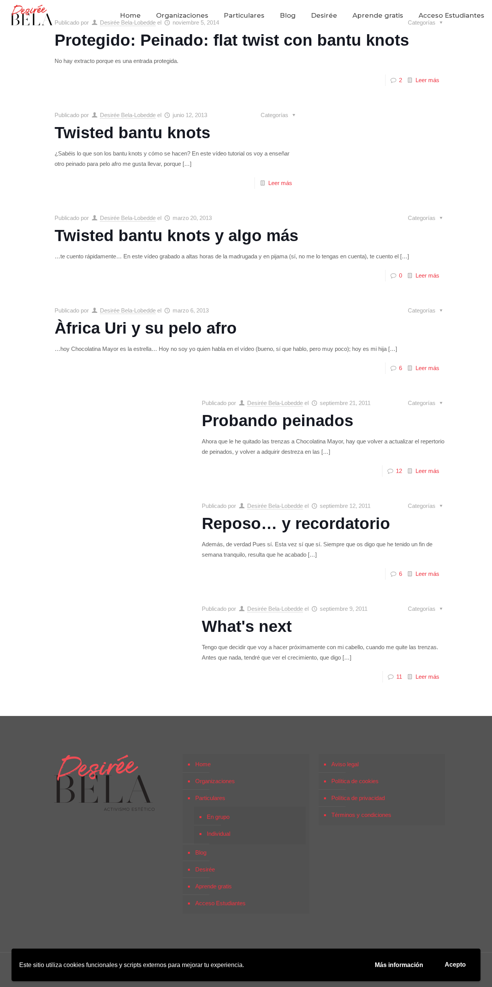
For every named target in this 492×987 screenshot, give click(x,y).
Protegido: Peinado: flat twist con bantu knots (232, 40)
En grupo (218, 816)
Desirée (205, 869)
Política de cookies (355, 781)
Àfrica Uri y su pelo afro (146, 328)
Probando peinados (277, 421)
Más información (399, 965)
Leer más (427, 80)
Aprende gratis (213, 886)
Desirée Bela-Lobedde (128, 115)
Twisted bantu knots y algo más (176, 235)
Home (203, 764)
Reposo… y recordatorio (296, 523)
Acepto (455, 964)
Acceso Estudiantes (220, 903)
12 (399, 471)
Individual (218, 833)
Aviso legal (345, 764)
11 (399, 676)
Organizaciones (215, 781)
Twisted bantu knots (132, 133)
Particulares (210, 798)
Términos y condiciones (361, 815)
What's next (247, 626)
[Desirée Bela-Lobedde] (32, 15)
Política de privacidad (358, 798)
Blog (200, 852)
